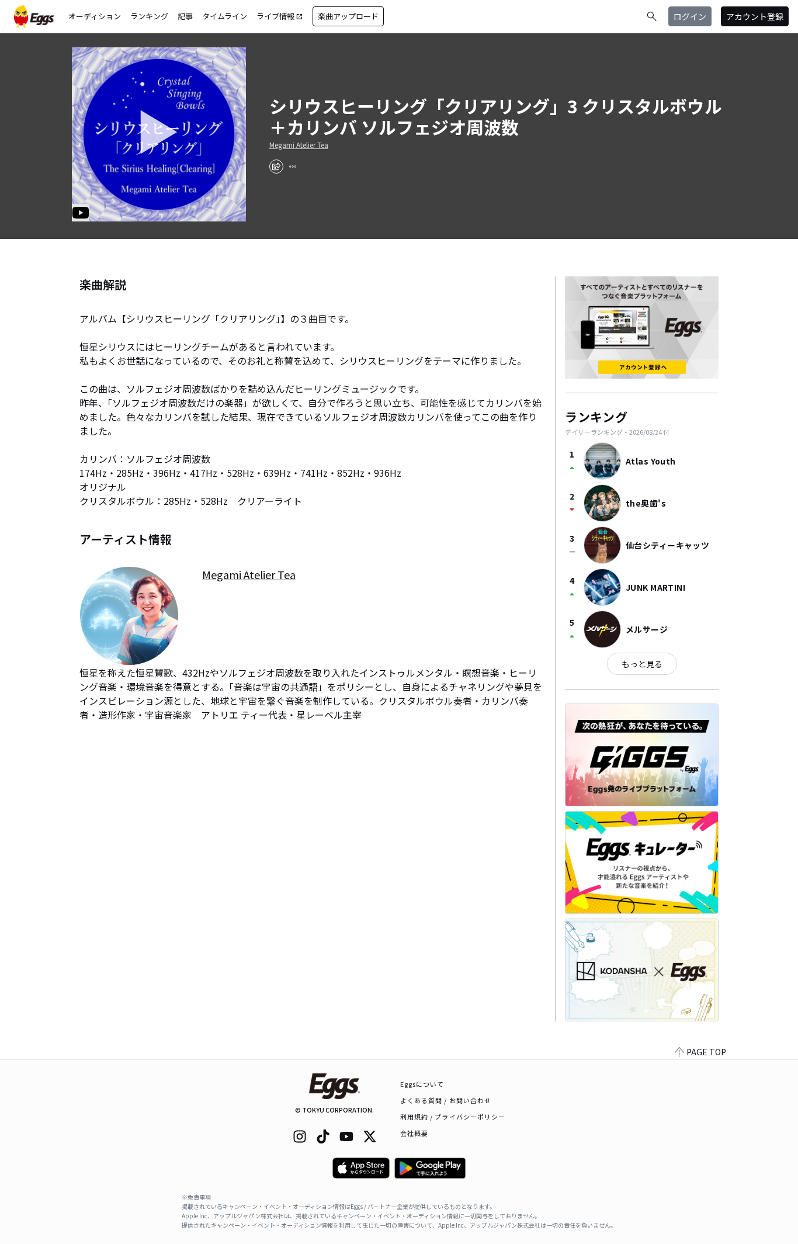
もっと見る (642, 664)
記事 (185, 16)
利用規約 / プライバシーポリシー (453, 1116)
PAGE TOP (706, 1052)
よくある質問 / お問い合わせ (446, 1100)
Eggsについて (422, 1084)
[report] (293, 167)
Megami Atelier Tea (298, 145)
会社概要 (414, 1133)
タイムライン (224, 16)
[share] (276, 167)
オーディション (94, 16)
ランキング (149, 16)
